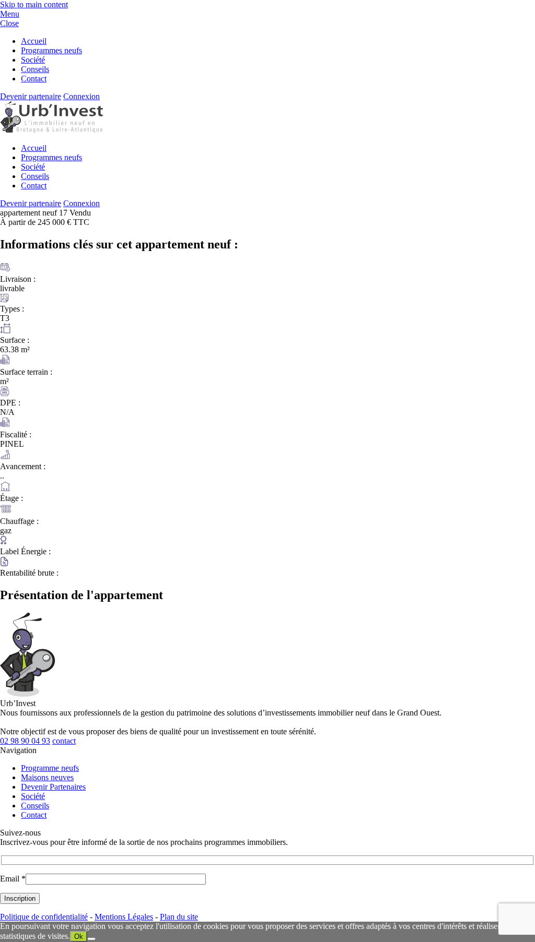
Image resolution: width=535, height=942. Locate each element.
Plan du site (179, 916)
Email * (13, 878)
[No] (91, 938)
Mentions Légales (124, 916)
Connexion (81, 96)
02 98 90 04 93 (25, 740)
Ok (78, 936)
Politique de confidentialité (44, 916)
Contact (33, 78)
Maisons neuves (47, 777)
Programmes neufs (51, 50)
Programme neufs (50, 768)
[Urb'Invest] (51, 130)
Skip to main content (34, 4)
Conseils (35, 69)
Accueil (33, 41)
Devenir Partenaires (53, 786)
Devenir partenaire (30, 96)
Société (33, 59)
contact (64, 740)
